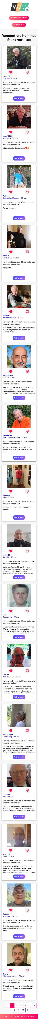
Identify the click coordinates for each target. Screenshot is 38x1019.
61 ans (13, 557)
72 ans (11, 856)
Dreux (5, 377)
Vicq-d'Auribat (8, 677)
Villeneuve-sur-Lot (10, 976)
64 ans (14, 78)
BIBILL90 (6, 854)
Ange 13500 (7, 136)
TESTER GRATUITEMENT (19, 18)
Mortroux (6, 916)
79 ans (10, 796)
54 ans (14, 916)
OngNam (6, 794)
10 (23, 1010)
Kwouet (6, 675)
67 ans (23, 198)
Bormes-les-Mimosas (11, 198)
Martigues (7, 138)
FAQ (6, 1016)
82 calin (6, 256)
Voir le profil (19, 99)
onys (5, 615)
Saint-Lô (6, 557)
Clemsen (6, 495)
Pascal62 (6, 76)
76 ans (18, 677)
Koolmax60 (7, 435)
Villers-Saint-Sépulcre (11, 437)
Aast (4, 796)
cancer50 (6, 555)
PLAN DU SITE (21, 1016)
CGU (11, 1016)
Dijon (5, 497)
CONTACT (32, 1016)
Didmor (6, 974)
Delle (5, 856)
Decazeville (7, 617)
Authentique (8, 734)
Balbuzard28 (8, 375)
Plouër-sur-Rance (9, 318)
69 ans (16, 258)
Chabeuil (6, 78)
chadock (6, 316)
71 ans (24, 437)
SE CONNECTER (19, 25)
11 (28, 1010)
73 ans (15, 138)
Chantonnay (7, 737)
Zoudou (6, 914)
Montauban (7, 258)
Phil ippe (6, 196)
